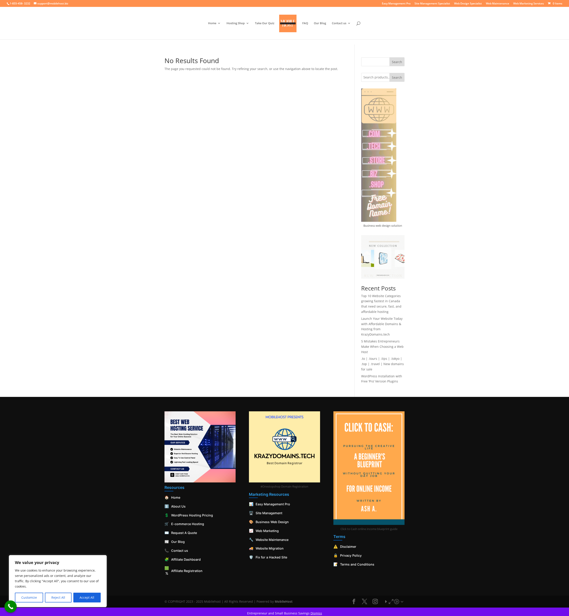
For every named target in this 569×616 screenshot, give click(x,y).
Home (212, 23)
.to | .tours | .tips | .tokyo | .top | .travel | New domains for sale (382, 363)
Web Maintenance (497, 3)
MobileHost (284, 601)
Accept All (87, 597)
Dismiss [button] (316, 613)
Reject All (58, 597)
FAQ (305, 23)
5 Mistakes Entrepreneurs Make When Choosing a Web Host (382, 346)
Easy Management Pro (396, 3)
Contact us (339, 23)
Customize (29, 597)
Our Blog (320, 23)
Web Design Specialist (468, 3)
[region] (58, 581)
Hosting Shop (235, 23)
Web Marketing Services (528, 3)
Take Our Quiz (264, 23)
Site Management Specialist (432, 3)
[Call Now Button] (10, 606)
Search (397, 62)
